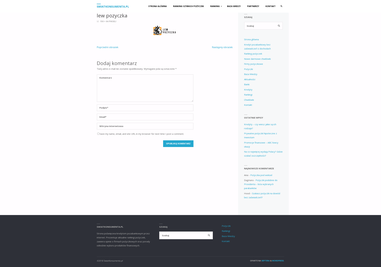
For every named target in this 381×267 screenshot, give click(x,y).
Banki (246, 84)
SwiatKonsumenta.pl (113, 6)
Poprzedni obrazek (107, 47)
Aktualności (249, 79)
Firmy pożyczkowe (253, 63)
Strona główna (251, 39)
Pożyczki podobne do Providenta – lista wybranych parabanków (260, 184)
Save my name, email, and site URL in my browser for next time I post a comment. (142, 133)
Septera (265, 260)
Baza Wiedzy (250, 74)
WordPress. (278, 260)
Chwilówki (249, 99)
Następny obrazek (222, 47)
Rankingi (248, 94)
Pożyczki (248, 69)
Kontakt (248, 104)
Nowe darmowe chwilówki (257, 58)
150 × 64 (104, 21)
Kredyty (248, 89)
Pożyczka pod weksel (261, 175)
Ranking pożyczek (253, 53)
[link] (281, 6)
